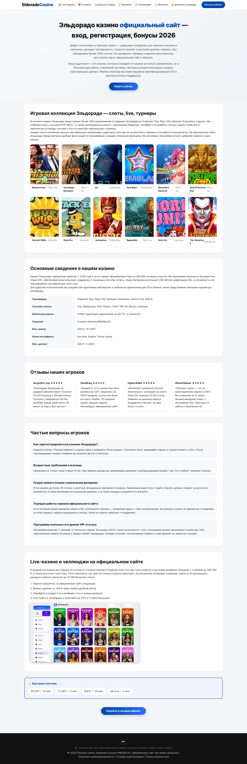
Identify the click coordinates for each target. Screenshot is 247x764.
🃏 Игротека (161, 4)
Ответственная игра (157, 756)
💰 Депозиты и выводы (183, 4)
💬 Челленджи (143, 4)
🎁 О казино (84, 4)
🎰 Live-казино (66, 4)
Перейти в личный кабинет (123, 710)
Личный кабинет (213, 4)
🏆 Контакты (125, 4)
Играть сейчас (123, 86)
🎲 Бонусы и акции (104, 4)
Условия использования (130, 756)
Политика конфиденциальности (96, 756)
